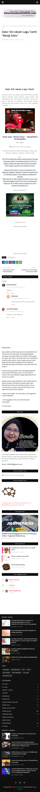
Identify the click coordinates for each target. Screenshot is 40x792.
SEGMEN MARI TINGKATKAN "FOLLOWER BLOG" (23, 549)
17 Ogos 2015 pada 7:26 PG (16, 311)
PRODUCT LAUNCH (20, 690)
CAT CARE (25, 672)
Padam (13, 293)
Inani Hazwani (11, 285)
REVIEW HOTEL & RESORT (20, 708)
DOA (23, 669)
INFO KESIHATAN (15, 669)
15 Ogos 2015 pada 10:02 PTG (16, 287)
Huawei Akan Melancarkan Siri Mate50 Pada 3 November (24, 761)
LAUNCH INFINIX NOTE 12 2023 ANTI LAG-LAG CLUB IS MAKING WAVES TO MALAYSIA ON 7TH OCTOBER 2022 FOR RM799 (24, 770)
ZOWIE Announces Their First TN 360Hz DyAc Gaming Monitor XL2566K (24, 753)
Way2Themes (19, 787)
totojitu (12, 585)
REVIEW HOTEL (20, 705)
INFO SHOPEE (6, 672)
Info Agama (6, 669)
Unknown (5, 39)
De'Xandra (20, 684)
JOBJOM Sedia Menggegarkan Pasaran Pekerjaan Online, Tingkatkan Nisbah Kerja (19, 535)
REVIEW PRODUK (20, 711)
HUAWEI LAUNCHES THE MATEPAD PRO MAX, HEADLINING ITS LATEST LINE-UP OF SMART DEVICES (24, 640)
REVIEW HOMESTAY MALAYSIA (20, 702)
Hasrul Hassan (14, 580)
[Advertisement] (20, 64)
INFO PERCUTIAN (7, 676)
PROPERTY (20, 693)
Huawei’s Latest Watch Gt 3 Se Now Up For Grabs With (23, 734)
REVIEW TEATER (20, 720)
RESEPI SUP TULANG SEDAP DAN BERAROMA (24, 657)
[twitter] (20, 782)
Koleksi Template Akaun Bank (20, 556)
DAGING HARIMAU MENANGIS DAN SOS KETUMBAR (23, 650)
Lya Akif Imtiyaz (12, 309)
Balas (8, 293)
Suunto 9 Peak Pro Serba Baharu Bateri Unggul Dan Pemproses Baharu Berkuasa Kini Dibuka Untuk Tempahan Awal (24, 744)
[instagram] (24, 782)
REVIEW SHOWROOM (20, 717)
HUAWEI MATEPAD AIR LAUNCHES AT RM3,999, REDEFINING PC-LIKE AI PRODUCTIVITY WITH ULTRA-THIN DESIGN (23, 622)
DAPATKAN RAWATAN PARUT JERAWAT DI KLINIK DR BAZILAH (23, 631)
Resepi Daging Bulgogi (18, 564)
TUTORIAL (20, 726)
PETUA (29, 669)
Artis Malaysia (13, 26)
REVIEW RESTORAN (20, 714)
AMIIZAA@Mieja (15, 591)
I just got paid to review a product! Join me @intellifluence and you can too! (16, 504)
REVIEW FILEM (20, 699)
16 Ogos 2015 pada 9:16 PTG (20, 298)
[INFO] (20, 523)
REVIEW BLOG (20, 696)
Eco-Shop (20, 687)
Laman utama (5, 26)
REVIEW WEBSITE (20, 723)
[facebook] (15, 782)
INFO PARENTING (16, 672)
